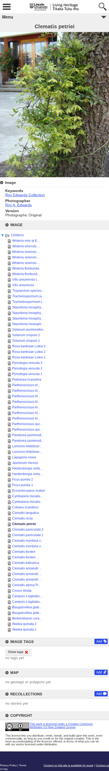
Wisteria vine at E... (25, 241)
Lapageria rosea (24, 457)
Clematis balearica (25, 563)
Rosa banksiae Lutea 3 (29, 346)
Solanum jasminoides (27, 329)
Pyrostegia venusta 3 (27, 363)
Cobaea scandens (25, 507)
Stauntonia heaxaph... (28, 324)
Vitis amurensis (23, 285)
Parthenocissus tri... (26, 385)
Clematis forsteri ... (25, 557)
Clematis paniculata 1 (27, 535)
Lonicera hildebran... (27, 446)
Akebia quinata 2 (24, 624)
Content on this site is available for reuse (68, 765)
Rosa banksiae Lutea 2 (29, 352)
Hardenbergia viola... (27, 468)
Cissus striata (21, 590)
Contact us (102, 765)
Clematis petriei (24, 524)
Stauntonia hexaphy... (27, 307)
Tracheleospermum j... (28, 302)
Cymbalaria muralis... (27, 496)
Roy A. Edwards (18, 205)
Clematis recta (22, 518)
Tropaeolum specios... (28, 291)
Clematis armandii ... (27, 568)
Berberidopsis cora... (27, 618)
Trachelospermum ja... (28, 296)
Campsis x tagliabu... (27, 596)
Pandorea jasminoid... (28, 435)
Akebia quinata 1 (24, 629)
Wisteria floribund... (26, 274)
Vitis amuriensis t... (25, 279)
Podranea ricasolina (26, 379)
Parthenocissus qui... (27, 424)
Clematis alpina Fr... (26, 585)
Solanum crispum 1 (26, 341)
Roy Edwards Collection (25, 195)
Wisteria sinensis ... (26, 246)
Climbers (17, 235)
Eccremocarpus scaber (28, 490)
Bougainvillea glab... (27, 607)
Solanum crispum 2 (26, 335)
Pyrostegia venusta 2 (27, 368)
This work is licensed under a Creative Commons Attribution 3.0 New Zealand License (61, 725)
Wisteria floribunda (25, 268)
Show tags (16, 652)
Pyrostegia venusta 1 (27, 374)
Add (99, 641)
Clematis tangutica (25, 513)
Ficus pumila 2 (22, 479)
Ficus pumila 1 (22, 485)
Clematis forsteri (23, 552)
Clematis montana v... (27, 540)
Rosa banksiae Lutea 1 (29, 357)
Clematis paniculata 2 (27, 529)
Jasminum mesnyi (25, 463)
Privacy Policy (8, 765)
